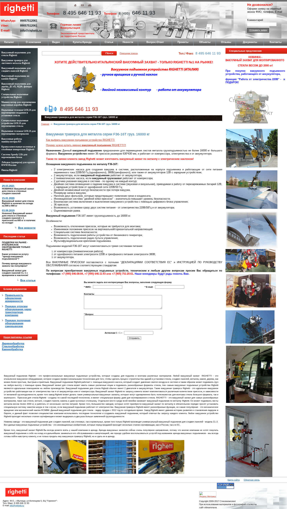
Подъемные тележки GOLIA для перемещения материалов (18, 132)
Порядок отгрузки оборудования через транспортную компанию (18, 311)
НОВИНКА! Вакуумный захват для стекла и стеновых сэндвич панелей (18, 191)
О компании (33, 42)
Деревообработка (13, 343)
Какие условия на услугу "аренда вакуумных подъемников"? (15, 256)
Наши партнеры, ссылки (18, 337)
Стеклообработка (13, 346)
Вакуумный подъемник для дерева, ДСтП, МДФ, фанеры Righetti (16, 86)
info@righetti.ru (31, 30)
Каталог (9, 42)
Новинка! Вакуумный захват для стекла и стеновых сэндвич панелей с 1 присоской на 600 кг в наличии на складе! (18, 218)
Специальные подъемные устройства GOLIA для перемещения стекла (14, 123)
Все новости (27, 227)
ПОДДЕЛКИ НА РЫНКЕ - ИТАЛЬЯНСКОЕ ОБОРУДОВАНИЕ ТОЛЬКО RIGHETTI (16, 246)
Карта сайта (234, 480)
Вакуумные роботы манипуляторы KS (11, 140)
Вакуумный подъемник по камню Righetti (15, 77)
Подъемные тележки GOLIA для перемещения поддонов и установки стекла (18, 113)
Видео (56, 42)
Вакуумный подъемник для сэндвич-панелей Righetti (16, 69)
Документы (250, 42)
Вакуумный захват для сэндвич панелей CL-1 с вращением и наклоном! (15, 272)
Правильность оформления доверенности (14, 298)
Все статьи (28, 280)
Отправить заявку (258, 30)
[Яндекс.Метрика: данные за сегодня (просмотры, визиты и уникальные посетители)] (207, 494)
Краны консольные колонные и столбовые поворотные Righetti (18, 148)
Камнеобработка (12, 349)
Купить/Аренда (82, 42)
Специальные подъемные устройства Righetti (14, 95)
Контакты (276, 42)
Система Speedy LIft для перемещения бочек (14, 156)
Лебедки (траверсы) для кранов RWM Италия (18, 163)
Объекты (204, 42)
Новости (128, 42)
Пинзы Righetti (9, 170)
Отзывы (226, 42)
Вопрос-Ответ (155, 42)
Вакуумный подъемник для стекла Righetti (16, 54)
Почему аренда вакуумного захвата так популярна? (16, 264)
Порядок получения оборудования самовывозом (17, 323)
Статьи (109, 42)
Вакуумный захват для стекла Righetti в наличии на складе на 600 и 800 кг (18, 203)
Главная (45, 124)
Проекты (182, 42)
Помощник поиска (129, 53)
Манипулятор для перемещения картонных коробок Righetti (18, 103)
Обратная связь (252, 480)
